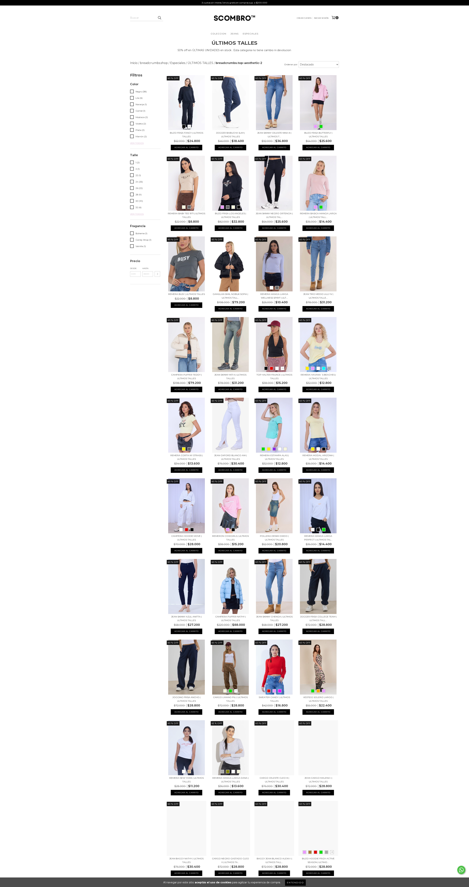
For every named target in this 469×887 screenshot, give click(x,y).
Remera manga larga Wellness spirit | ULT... (274, 296)
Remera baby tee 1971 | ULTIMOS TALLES (186, 215)
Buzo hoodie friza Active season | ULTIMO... (318, 860)
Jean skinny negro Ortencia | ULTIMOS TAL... (274, 215)
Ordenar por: (291, 64)
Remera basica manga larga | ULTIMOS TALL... (318, 215)
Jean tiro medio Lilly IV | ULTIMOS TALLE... (318, 296)
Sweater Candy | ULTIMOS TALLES (274, 699)
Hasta (145, 268)
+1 (189, 126)
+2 (332, 852)
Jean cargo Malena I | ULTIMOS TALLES (318, 779)
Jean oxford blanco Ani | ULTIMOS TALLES (230, 457)
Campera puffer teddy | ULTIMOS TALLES (186, 376)
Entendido (295, 882)
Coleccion (218, 33)
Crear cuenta (304, 18)
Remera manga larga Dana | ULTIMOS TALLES (230, 779)
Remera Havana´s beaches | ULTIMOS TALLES (318, 376)
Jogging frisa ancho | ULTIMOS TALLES (186, 699)
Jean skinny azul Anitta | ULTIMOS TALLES (186, 618)
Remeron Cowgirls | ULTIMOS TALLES (230, 538)
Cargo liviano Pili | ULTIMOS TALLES (230, 699)
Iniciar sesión (321, 18)
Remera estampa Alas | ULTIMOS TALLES (274, 457)
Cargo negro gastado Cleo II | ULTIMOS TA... (230, 860)
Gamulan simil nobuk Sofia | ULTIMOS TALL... (230, 296)
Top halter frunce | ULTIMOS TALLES (274, 376)
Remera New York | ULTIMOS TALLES (186, 779)
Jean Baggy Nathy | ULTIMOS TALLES (186, 860)
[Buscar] (159, 17)
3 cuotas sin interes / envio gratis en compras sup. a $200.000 (234, 2)
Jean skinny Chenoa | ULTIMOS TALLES (274, 618)
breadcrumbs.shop (154, 63)
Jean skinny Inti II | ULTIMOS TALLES (230, 376)
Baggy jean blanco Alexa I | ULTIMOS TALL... (274, 860)
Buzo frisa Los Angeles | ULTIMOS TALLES (230, 215)
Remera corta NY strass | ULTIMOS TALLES (186, 457)
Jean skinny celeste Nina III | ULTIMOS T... (274, 134)
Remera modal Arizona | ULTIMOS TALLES (318, 457)
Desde (133, 268)
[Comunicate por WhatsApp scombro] (461, 870)
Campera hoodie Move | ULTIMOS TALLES (186, 538)
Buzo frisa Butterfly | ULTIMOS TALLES (318, 134)
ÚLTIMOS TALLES (200, 63)
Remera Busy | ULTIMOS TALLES (186, 294)
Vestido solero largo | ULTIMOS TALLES (318, 699)
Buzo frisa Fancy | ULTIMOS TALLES (186, 134)
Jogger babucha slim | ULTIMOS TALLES (230, 134)
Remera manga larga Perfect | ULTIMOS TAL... (318, 538)
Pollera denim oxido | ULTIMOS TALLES (274, 538)
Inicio (134, 63)
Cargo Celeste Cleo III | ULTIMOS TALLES (274, 779)
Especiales (250, 33)
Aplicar (157, 274)
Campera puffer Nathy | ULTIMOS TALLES (230, 618)
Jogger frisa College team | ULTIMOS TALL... (318, 618)
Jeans (234, 33)
